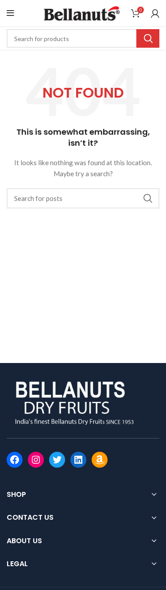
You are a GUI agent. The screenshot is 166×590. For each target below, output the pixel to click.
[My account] (155, 13)
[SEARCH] (147, 38)
